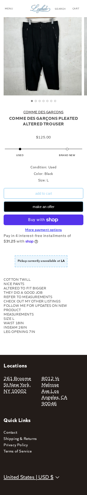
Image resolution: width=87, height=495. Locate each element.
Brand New (67, 155)
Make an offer (43, 207)
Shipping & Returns (20, 438)
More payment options (43, 229)
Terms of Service (18, 450)
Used (19, 155)
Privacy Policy (16, 444)
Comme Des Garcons (43, 111)
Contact (10, 432)
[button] (60, 8)
